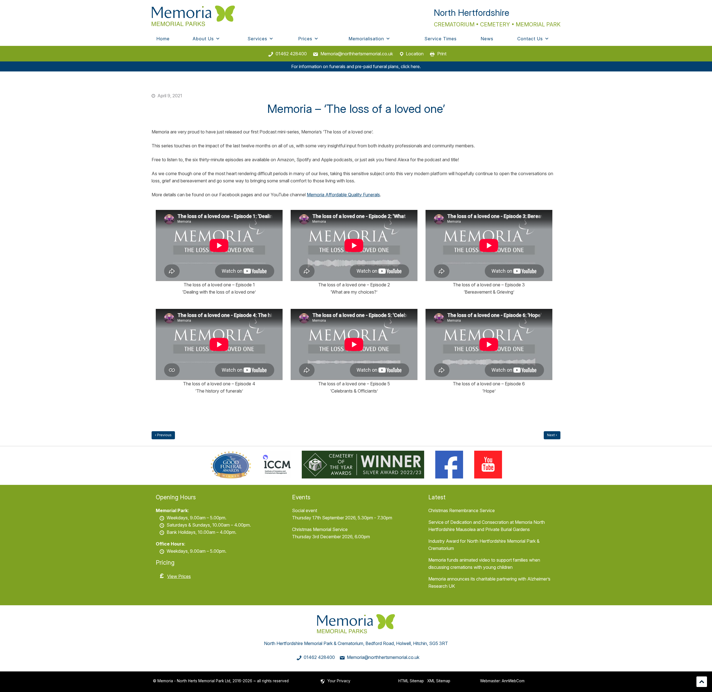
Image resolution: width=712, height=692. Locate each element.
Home (163, 38)
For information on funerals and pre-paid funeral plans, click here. (356, 66)
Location (415, 53)
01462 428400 (291, 53)
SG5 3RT (438, 643)
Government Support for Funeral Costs (163, 435)
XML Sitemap (438, 681)
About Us (203, 38)
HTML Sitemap (411, 681)
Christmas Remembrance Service (461, 510)
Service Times (440, 38)
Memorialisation (366, 38)
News (487, 38)
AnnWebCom (513, 681)
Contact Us (530, 38)
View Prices (179, 576)
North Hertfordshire (471, 12)
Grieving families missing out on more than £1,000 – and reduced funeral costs (552, 435)
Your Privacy (338, 681)
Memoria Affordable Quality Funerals (343, 194)
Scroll (701, 681)
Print (441, 53)
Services (257, 38)
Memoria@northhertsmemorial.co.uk (356, 53)
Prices (305, 38)
